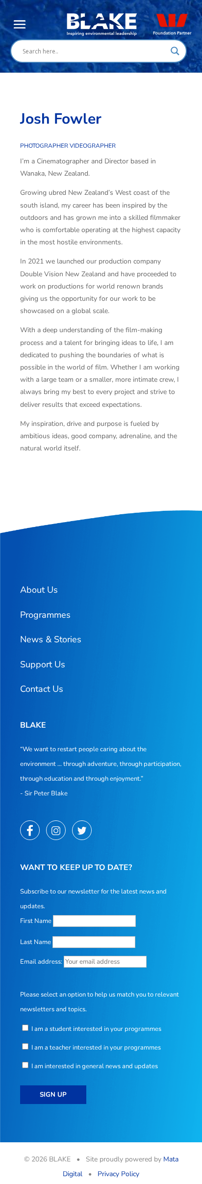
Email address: (42, 961)
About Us (39, 590)
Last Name (35, 942)
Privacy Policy (118, 1174)
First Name (35, 921)
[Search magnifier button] (175, 51)
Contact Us (41, 689)
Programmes (45, 615)
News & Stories (50, 639)
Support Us (42, 664)
